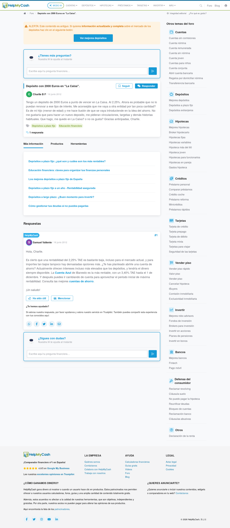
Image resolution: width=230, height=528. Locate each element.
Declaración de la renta (182, 436)
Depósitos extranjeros (181, 110)
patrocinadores (62, 509)
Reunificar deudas (179, 404)
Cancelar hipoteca (179, 283)
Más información (33, 143)
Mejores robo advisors (181, 316)
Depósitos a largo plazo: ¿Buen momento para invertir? (61, 197)
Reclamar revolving (180, 389)
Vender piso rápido (179, 268)
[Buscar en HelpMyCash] (200, 5)
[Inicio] (16, 5)
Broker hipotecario (179, 132)
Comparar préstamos (180, 189)
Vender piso (175, 278)
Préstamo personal (179, 184)
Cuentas (70, 5)
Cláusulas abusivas (180, 419)
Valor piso (174, 273)
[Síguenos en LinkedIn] (57, 519)
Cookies (170, 469)
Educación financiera (70, 125)
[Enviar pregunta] (153, 71)
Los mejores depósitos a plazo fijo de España (55, 179)
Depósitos (88, 5)
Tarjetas (142, 5)
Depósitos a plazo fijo (43, 125)
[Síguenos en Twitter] (34, 519)
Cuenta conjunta (178, 68)
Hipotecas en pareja (180, 162)
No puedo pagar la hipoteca (184, 399)
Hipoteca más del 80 (180, 147)
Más (171, 5)
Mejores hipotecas (179, 127)
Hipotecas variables (180, 142)
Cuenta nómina (177, 43)
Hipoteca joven (177, 152)
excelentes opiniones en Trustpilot (55, 474)
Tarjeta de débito (178, 236)
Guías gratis (131, 465)
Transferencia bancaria (181, 83)
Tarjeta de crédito (178, 226)
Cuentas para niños (180, 63)
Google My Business (58, 468)
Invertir (158, 5)
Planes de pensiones (180, 336)
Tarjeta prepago (177, 231)
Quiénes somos (92, 461)
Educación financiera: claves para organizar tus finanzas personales (69, 170)
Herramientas (79, 143)
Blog (217, 5)
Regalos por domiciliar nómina (186, 78)
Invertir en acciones (180, 331)
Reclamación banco (180, 414)
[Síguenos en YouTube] (49, 519)
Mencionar (63, 298)
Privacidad (171, 465)
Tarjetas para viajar (179, 246)
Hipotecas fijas (177, 137)
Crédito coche (176, 194)
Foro (209, 5)
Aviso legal (171, 461)
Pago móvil (175, 368)
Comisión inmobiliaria (181, 293)
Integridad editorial (177, 13)
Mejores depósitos (179, 100)
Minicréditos (175, 204)
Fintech (173, 363)
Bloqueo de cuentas (180, 409)
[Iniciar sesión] (225, 5)
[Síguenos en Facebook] (26, 519)
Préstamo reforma (179, 199)
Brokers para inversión (181, 326)
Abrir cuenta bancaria (181, 73)
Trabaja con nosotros (94, 473)
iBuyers (173, 288)
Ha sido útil (39, 298)
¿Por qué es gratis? (198, 13)
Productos (57, 143)
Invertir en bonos (178, 341)
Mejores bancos (178, 358)
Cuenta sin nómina (179, 53)
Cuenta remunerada (180, 48)
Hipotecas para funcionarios (184, 157)
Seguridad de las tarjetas (183, 251)
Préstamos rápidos (179, 209)
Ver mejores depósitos (93, 38)
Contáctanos (90, 465)
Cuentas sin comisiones (182, 38)
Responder (148, 86)
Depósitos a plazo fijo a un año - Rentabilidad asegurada (61, 188)
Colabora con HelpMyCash (97, 469)
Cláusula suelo (177, 394)
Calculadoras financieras (137, 461)
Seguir (125, 86)
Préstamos (124, 5)
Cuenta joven (176, 58)
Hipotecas (106, 5)
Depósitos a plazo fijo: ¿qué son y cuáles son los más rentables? (67, 161)
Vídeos (128, 469)
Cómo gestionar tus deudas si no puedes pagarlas (58, 206)
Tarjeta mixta (176, 241)
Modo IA (57, 5)
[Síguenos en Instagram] (41, 519)
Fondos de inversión (180, 321)
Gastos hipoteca (178, 167)
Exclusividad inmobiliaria (183, 298)
